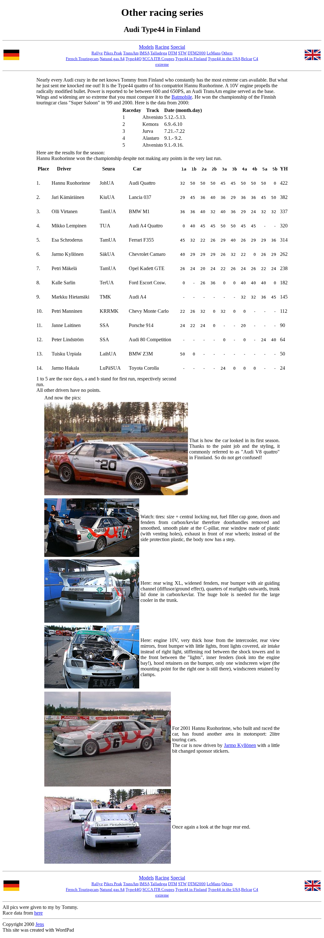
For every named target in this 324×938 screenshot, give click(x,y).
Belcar (246, 58)
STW (182, 53)
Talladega (158, 53)
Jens (39, 924)
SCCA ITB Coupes (158, 58)
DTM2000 (197, 53)
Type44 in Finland (191, 58)
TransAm (131, 53)
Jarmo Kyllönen (240, 745)
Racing (162, 47)
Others (227, 53)
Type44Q (133, 58)
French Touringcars (82, 58)
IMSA (144, 53)
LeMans (214, 53)
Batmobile (181, 97)
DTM (172, 53)
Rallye (97, 53)
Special (178, 47)
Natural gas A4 (112, 58)
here (38, 913)
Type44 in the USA (224, 58)
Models (146, 47)
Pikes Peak (113, 53)
